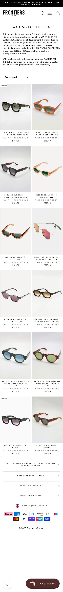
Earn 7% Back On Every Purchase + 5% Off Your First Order (30, 465)
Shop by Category (30, 486)
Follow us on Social (30, 496)
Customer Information (30, 476)
